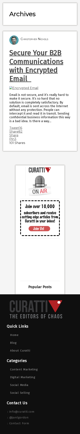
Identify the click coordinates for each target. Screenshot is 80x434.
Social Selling (20, 393)
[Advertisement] (40, 259)
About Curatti (20, 350)
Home (14, 335)
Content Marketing (24, 369)
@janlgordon (19, 417)
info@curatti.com (22, 411)
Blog (13, 343)
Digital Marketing (22, 377)
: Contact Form (18, 423)
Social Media (19, 385)
